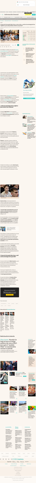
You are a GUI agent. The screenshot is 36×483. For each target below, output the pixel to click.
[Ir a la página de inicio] (2, 14)
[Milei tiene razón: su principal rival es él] (12, 378)
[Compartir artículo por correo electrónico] (8, 46)
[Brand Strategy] (18, 462)
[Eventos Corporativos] (14, 462)
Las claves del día (27, 90)
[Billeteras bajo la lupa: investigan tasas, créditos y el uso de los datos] (22, 388)
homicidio (9, 305)
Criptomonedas (13, 453)
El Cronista (2, 20)
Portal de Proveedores (13, 465)
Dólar (2, 453)
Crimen (9, 303)
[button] (34, 409)
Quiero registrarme (9, 294)
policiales (13, 303)
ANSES (33, 456)
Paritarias (19, 456)
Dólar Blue (7, 453)
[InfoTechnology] (27, 462)
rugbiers (17, 303)
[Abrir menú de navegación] (0, 14)
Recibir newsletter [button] (29, 98)
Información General (8, 20)
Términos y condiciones (18, 470)
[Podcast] (22, 461)
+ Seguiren (14, 45)
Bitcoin (19, 453)
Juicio (5, 305)
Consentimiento (18, 473)
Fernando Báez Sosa (15, 20)
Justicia (2, 305)
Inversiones (26, 456)
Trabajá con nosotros (23, 465)
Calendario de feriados (5, 456)
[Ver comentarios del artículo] (10, 46)
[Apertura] (9, 461)
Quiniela (33, 453)
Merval (29, 453)
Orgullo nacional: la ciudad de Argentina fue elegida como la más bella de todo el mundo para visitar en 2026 (30, 61)
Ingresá (34, 14)
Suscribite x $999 (28, 14)
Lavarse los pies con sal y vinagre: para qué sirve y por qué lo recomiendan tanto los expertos (30, 50)
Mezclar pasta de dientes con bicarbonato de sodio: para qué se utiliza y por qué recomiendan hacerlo (30, 55)
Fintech (24, 453)
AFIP (13, 456)
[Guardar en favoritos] (18, 45)
